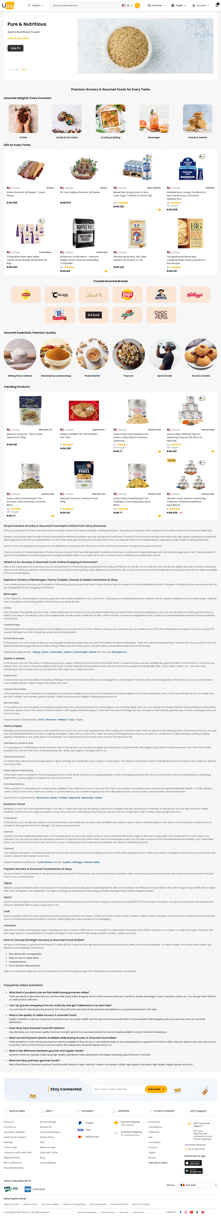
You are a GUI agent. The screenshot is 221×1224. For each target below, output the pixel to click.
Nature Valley (92, 862)
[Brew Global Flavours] (145, 45)
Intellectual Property (15, 1137)
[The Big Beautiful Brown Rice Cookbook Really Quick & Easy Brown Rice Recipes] (190, 233)
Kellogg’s (78, 862)
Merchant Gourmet (46, 430)
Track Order (10, 1147)
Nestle (92, 652)
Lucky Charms (44, 862)
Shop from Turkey (141, 1204)
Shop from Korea (97, 1204)
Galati (152, 1152)
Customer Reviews (50, 1132)
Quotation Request (14, 1132)
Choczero (51, 719)
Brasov (152, 1157)
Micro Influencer (12, 1162)
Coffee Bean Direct (46, 252)
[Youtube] (192, 1212)
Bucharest (154, 1121)
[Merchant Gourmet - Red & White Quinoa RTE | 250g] (30, 410)
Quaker (67, 862)
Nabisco (62, 719)
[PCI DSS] (11, 1189)
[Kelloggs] (195, 294)
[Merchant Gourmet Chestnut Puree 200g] (83, 475)
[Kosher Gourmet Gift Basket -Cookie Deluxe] (30, 169)
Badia (98, 797)
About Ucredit (47, 1147)
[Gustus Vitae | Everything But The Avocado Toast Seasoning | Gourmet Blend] (30, 475)
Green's (50, 188)
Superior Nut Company (99, 430)
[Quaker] (161, 294)
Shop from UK (30, 1204)
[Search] (137, 5)
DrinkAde (210, 188)
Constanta (154, 1142)
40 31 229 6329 (196, 1149)
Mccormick (43, 797)
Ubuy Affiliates (48, 1162)
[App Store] (194, 1164)
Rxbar (54, 797)
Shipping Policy (12, 1157)
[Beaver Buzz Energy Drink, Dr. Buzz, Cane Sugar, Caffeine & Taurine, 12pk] (137, 169)
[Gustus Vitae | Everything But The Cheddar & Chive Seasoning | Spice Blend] (137, 475)
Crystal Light (80, 652)
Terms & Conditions (87, 1212)
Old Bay (63, 797)
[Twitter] (197, 1212)
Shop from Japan (50, 1204)
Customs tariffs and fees (17, 1152)
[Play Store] (194, 1172)
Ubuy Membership (13, 1167)
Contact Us (10, 1126)
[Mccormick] (60, 315)
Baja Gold (74, 797)
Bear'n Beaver (154, 188)
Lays (71, 719)
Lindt (41, 719)
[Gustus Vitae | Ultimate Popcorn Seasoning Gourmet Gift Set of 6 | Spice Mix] (190, 410)
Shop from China (119, 1204)
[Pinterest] (202, 1212)
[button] (156, 5)
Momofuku (88, 797)
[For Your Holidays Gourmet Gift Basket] (83, 169)
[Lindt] (94, 294)
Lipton (45, 652)
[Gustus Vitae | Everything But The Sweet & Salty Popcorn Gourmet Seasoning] (137, 410)
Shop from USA (11, 1204)
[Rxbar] (94, 315)
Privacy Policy (108, 1212)
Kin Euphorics (119, 652)
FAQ (42, 1142)
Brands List (46, 1126)
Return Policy (47, 1137)
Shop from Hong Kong (74, 1204)
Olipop (36, 652)
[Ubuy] (8, 5)
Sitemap (8, 1142)
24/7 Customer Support (201, 1124)
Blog (42, 1157)
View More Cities (158, 1162)
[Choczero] (161, 315)
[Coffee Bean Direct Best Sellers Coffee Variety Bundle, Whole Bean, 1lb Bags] (30, 233)
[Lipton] (26, 294)
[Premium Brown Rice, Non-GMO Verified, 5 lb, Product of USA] (137, 233)
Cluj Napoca (155, 1126)
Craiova (153, 1147)
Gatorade (56, 652)
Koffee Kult (102, 252)
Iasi (150, 1137)
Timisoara (154, 1132)
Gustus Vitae (154, 430)
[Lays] (127, 294)
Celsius (68, 652)
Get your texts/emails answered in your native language (202, 1135)
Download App (48, 1121)
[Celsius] (60, 294)
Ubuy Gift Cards (49, 1152)
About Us (9, 1121)
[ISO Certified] (33, 1189)
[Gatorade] (127, 315)
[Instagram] (186, 1212)
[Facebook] (181, 1212)
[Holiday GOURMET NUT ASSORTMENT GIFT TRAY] (83, 410)
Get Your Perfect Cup (24, 48)
